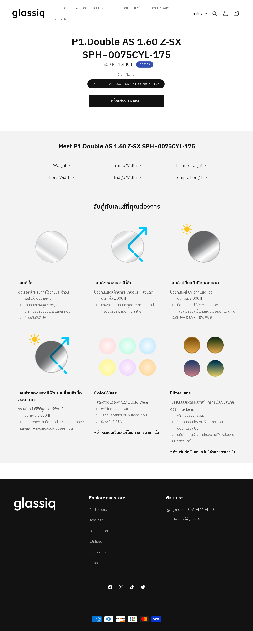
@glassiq (192, 518)
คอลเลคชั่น (97, 520)
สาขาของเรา (99, 552)
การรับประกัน (99, 531)
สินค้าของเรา (99, 510)
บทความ (96, 563)
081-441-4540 (202, 509)
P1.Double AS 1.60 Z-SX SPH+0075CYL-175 (126, 84)
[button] (65, 8)
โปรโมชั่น (96, 541)
